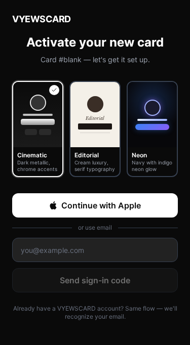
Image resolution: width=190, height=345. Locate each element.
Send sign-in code (95, 280)
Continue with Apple (101, 205)
